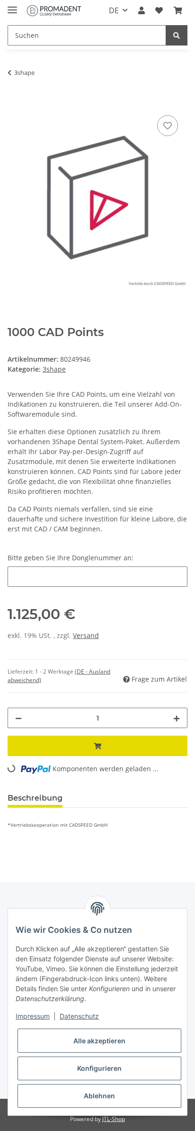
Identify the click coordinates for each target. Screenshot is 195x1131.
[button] (141, 10)
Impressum (33, 1016)
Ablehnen (99, 1096)
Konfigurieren (99, 1068)
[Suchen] (176, 35)
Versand (86, 635)
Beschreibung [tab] (35, 798)
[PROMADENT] (54, 10)
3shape (54, 369)
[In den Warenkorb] (15, 102)
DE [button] (114, 10)
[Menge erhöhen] (176, 718)
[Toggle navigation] (12, 6)
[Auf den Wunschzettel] (167, 125)
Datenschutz (79, 1016)
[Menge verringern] (18, 718)
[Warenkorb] (177, 10)
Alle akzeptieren (99, 1041)
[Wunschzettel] (159, 10)
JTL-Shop (113, 1119)
